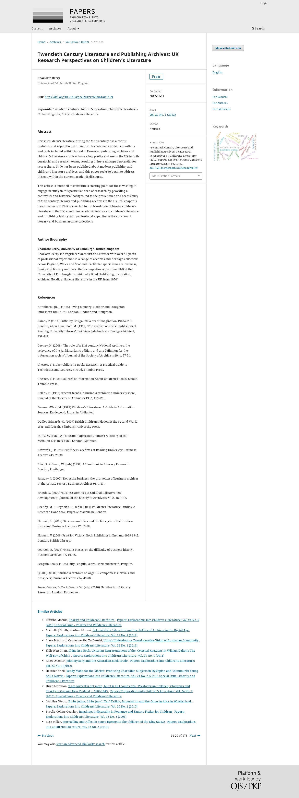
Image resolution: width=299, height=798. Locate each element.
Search (259, 28)
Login (263, 3)
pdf (157, 76)
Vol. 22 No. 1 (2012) (77, 42)
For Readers (220, 97)
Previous (48, 735)
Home (41, 42)
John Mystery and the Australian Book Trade (97, 661)
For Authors (220, 103)
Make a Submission (228, 48)
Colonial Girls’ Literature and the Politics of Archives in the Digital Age (141, 630)
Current (37, 28)
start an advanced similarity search (80, 744)
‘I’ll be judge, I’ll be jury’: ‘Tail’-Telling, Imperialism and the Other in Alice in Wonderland (130, 701)
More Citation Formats (166, 176)
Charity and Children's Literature (92, 620)
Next (193, 735)
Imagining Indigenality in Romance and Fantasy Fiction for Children (126, 711)
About (72, 28)
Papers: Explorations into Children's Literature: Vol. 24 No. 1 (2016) (91, 645)
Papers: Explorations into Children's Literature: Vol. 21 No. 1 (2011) (118, 655)
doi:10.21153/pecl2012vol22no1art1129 (174, 168)
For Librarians (221, 109)
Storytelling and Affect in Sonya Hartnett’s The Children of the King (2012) (114, 722)
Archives (55, 28)
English (218, 72)
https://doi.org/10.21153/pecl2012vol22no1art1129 (79, 97)
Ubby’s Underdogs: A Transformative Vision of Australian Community (151, 640)
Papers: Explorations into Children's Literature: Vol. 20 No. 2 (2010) (91, 706)
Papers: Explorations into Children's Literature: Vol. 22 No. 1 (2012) (91, 635)
